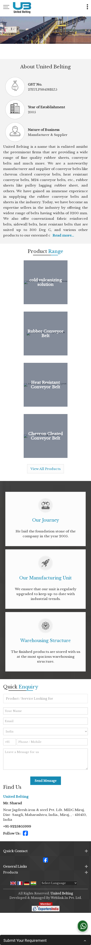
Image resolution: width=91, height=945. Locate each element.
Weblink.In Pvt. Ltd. (66, 898)
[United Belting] (22, 7)
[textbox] (45, 698)
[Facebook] (25, 833)
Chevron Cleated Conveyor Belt (45, 435)
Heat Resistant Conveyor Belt (45, 384)
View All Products (45, 469)
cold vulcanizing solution (45, 282)
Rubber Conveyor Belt (46, 333)
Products (10, 872)
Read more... (63, 235)
